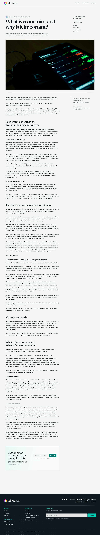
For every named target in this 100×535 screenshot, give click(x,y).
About (94, 3)
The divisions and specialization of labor (81, 103)
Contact (27, 513)
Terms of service (30, 517)
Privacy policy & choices (32, 515)
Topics (77, 3)
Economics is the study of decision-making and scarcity (81, 99)
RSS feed (7, 522)
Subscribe (52, 455)
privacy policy (36, 459)
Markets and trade (77, 106)
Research (85, 3)
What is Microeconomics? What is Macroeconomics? (81, 108)
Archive (6, 515)
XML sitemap (29, 520)
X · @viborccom (8, 524)
